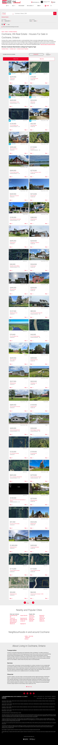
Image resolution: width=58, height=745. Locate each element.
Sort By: (47, 53)
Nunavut (10, 710)
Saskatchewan (25, 706)
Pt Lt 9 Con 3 (32, 148)
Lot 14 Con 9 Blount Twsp (14, 336)
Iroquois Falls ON (23, 615)
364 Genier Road (33, 195)
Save (11, 83)
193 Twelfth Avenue (33, 125)
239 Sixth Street (32, 289)
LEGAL (43, 698)
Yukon (7, 710)
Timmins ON (12, 618)
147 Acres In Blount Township (14, 570)
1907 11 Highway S (13, 359)
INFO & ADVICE (29, 5)
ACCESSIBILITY (53, 698)
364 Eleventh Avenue (13, 547)
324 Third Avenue (12, 242)
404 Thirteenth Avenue (34, 359)
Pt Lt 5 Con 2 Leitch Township (14, 523)
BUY (7, 5)
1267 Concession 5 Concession (15, 406)
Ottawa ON (31, 618)
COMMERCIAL (53, 696)
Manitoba (21, 706)
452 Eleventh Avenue (33, 500)
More (38, 5)
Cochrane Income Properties (22, 48)
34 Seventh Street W (33, 219)
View (26, 83)
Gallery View (15, 58)
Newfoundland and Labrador (37, 706)
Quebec (10, 706)
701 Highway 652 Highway (34, 547)
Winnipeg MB (31, 619)
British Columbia (16, 706)
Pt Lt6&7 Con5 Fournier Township (35, 476)
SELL (13, 5)
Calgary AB (41, 616)
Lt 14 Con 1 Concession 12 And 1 (35, 172)
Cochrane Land (13, 48)
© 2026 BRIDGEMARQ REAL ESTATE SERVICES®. (12, 696)
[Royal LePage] (11, 2)
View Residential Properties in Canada (7, 712)
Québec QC (41, 619)
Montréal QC (41, 615)
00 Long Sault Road (33, 453)
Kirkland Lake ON (23, 619)
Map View (42, 58)
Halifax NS (31, 621)
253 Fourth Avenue (13, 289)
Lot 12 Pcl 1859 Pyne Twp (14, 125)
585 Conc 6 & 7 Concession (14, 195)
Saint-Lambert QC (13, 619)
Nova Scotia (50, 706)
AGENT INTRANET (39, 698)
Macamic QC (12, 623)
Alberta (13, 706)
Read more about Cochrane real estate (48, 44)
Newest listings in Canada (17, 712)
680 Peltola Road (33, 523)
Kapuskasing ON (23, 618)
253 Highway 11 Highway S (34, 242)
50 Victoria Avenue (13, 383)
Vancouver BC (31, 616)
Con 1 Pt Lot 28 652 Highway (35, 336)
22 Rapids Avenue (33, 406)
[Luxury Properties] (45, 2)
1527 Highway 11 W (33, 383)
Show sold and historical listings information (10, 26)
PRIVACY (46, 698)
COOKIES (49, 698)
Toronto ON (31, 615)
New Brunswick (30, 706)
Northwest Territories (45, 706)
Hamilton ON (41, 621)
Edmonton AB (42, 618)
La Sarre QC (22, 621)
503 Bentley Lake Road (13, 312)
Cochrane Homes (5, 48)
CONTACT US (35, 696)
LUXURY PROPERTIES (48, 696)
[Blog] (53, 2)
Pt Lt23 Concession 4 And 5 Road (15, 219)
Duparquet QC (23, 623)
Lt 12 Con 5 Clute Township (14, 172)
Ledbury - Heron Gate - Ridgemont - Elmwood (29, 637)
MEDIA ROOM (40, 696)
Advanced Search (5, 17)
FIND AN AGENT (21, 5)
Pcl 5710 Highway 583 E (34, 78)
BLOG (43, 696)
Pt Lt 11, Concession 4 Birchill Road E (16, 476)
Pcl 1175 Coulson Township (14, 453)
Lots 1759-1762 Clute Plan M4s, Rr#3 (36, 312)
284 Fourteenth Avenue (13, 148)
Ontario (7, 706)
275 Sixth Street (12, 78)
